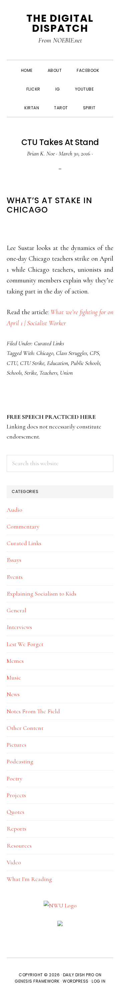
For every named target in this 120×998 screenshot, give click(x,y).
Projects (16, 795)
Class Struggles (71, 353)
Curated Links (49, 343)
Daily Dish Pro (78, 975)
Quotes (15, 812)
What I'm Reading (29, 879)
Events (15, 577)
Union (66, 372)
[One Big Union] (60, 925)
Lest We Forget (25, 644)
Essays (14, 560)
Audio (14, 509)
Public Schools (85, 363)
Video (14, 862)
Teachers (48, 372)
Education (57, 363)
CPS (94, 353)
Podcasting (20, 761)
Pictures (16, 744)
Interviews (19, 627)
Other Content (25, 728)
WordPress (76, 981)
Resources (19, 845)
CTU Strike (32, 363)
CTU (12, 363)
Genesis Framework (37, 981)
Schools (14, 372)
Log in (98, 981)
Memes (15, 660)
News (13, 694)
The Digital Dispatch (60, 23)
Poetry (14, 778)
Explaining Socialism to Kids (41, 593)
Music (14, 677)
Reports (16, 828)
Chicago (44, 353)
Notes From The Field (33, 711)
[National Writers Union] (60, 905)
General (16, 610)
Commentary (23, 526)
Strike (30, 372)
